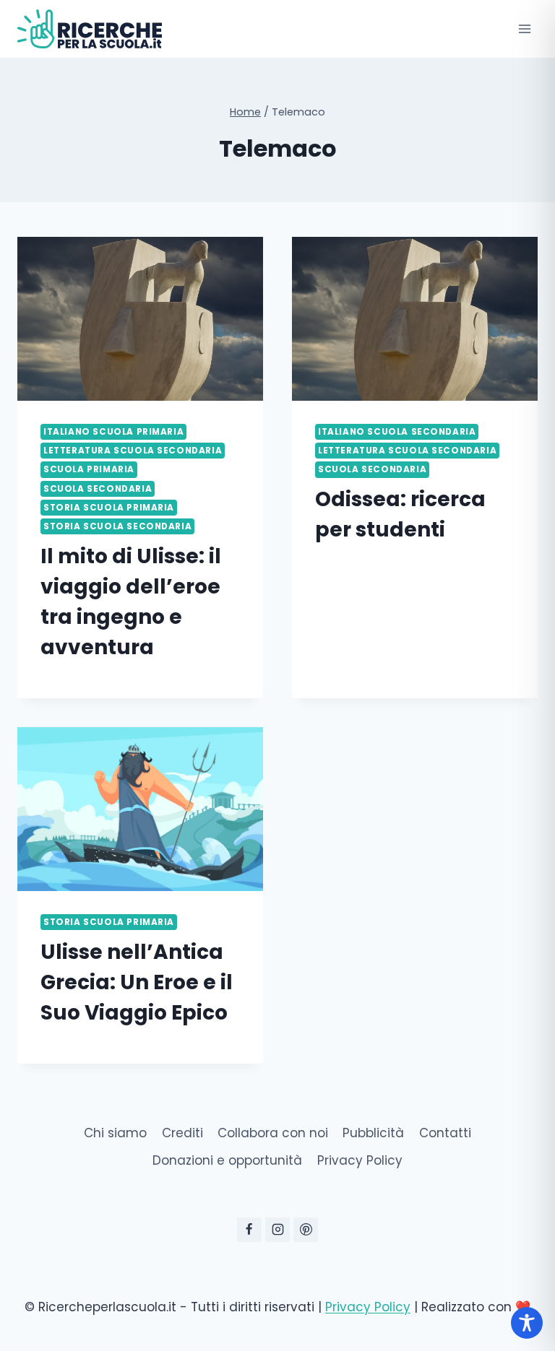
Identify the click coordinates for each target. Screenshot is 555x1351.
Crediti (182, 1133)
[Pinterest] (305, 1229)
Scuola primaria (88, 469)
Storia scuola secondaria (117, 526)
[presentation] (140, 319)
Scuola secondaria (97, 489)
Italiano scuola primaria (113, 432)
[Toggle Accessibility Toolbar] (526, 1323)
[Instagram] (277, 1229)
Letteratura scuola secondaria (132, 450)
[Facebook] (249, 1229)
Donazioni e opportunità (227, 1160)
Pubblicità (373, 1133)
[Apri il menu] (524, 28)
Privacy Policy (360, 1160)
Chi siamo (115, 1133)
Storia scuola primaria (108, 507)
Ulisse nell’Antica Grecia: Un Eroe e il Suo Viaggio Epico (136, 982)
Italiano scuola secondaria (397, 432)
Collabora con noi (273, 1133)
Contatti (445, 1133)
